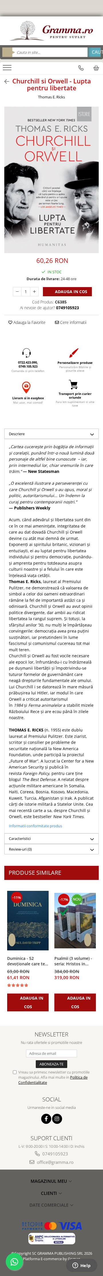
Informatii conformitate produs (35, 825)
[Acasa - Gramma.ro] (51, 31)
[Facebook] (46, 1119)
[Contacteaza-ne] (81, 68)
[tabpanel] (51, 180)
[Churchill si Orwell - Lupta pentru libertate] (51, 180)
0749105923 (54, 1154)
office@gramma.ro (55, 1162)
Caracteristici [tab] (20, 838)
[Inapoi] (4, 81)
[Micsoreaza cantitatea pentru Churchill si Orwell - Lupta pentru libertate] (17, 291)
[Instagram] (57, 1119)
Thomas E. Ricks (51, 97)
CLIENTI (49, 1193)
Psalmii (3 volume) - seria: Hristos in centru (73, 961)
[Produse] (8, 69)
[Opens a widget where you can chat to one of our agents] (81, 1266)
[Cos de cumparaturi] (96, 68)
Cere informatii (72, 322)
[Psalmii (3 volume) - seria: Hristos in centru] (75, 921)
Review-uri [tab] (20, 849)
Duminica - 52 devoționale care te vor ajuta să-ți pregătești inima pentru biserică (26, 961)
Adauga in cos (70, 291)
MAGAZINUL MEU (49, 1181)
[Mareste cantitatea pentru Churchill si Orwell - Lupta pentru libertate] (34, 291)
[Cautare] (94, 52)
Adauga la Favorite (28, 322)
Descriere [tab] (17, 433)
